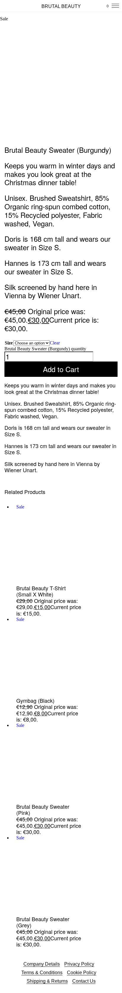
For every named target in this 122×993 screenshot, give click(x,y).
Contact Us (84, 981)
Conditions (51, 972)
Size (9, 342)
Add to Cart (61, 369)
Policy (89, 972)
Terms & (30, 972)
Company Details (41, 964)
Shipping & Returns (47, 981)
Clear (55, 342)
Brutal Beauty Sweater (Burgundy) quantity (45, 348)
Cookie (75, 972)
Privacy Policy (79, 964)
